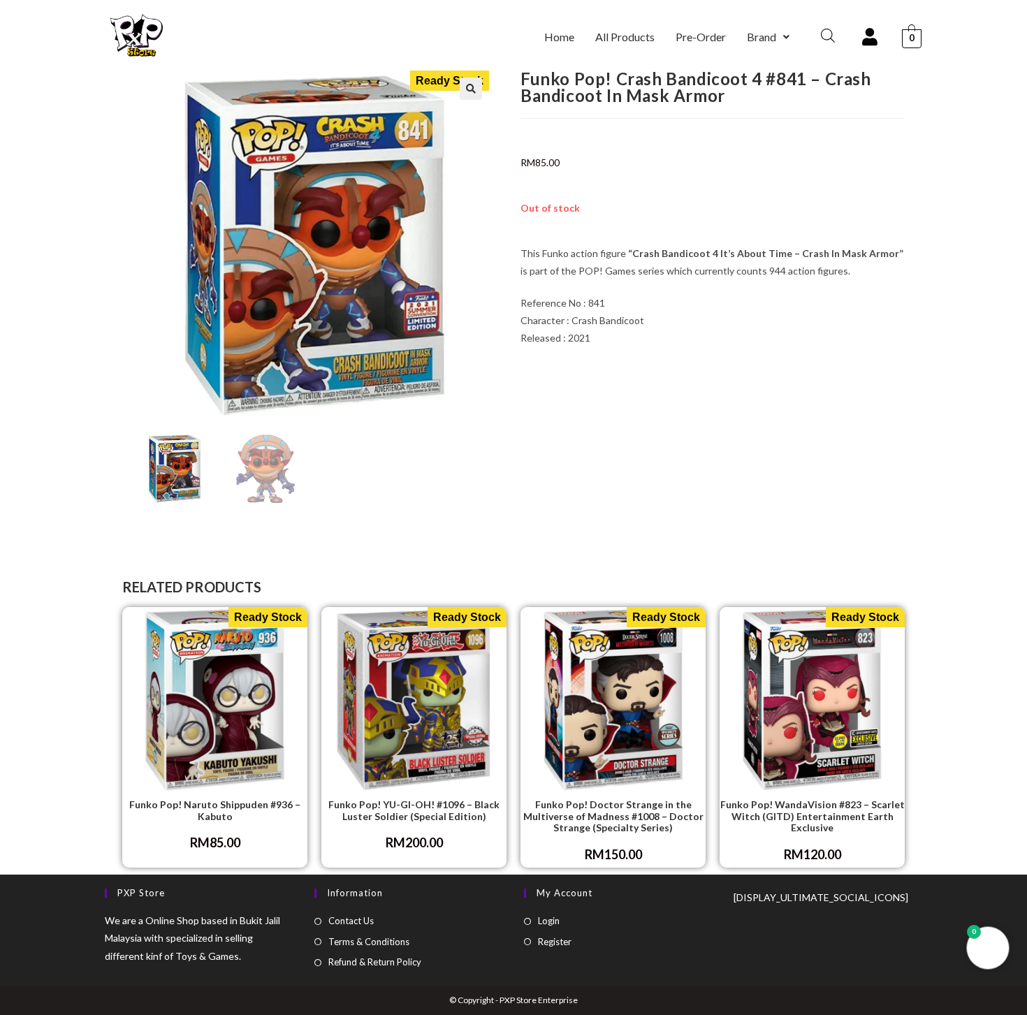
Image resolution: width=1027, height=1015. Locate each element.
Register (554, 941)
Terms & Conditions (368, 941)
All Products (625, 36)
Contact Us (351, 920)
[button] (768, 37)
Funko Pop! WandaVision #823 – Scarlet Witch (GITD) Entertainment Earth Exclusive (812, 816)
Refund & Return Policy (374, 961)
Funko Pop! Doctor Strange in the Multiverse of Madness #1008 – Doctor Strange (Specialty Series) (613, 816)
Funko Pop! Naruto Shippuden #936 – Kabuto (214, 810)
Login (549, 920)
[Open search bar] (828, 35)
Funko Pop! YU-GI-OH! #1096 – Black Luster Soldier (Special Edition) (414, 810)
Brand (761, 36)
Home (559, 36)
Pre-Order (701, 36)
